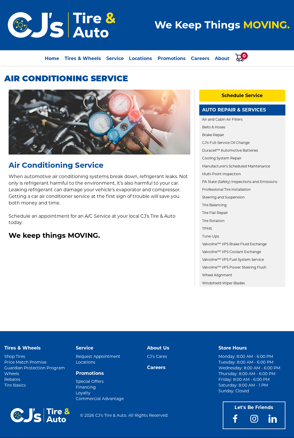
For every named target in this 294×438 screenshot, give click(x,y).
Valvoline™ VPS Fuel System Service (233, 259)
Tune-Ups (210, 236)
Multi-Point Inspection (221, 174)
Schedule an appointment (39, 216)
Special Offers (90, 381)
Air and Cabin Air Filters (222, 119)
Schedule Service (242, 95)
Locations (140, 58)
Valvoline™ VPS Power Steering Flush (234, 267)
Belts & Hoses (213, 127)
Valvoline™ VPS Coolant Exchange (231, 252)
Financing (86, 387)
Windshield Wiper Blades (223, 283)
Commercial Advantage (100, 398)
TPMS (207, 228)
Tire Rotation (213, 221)
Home (52, 58)
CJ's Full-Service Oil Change (225, 142)
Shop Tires (14, 356)
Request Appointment (98, 356)
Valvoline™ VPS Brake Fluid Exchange (234, 244)
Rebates (12, 379)
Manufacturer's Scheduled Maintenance (236, 166)
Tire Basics (15, 385)
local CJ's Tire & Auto (152, 216)
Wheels (11, 373)
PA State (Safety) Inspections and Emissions (239, 182)
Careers (200, 58)
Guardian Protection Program (34, 368)
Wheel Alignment (217, 275)
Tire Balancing (214, 205)
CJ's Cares (157, 356)
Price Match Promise (25, 362)
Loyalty (83, 392)
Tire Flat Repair (215, 213)
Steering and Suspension (223, 197)
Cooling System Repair (221, 158)
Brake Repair (213, 135)
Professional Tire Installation (226, 189)
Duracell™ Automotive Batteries (230, 150)
